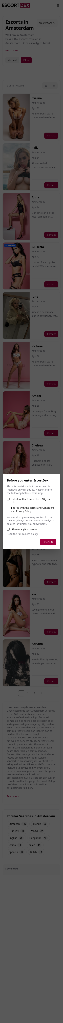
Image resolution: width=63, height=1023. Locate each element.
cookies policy (29, 533)
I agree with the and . (32, 509)
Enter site (48, 542)
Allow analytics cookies (24, 529)
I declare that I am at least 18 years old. (31, 500)
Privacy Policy (23, 511)
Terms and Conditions (42, 507)
